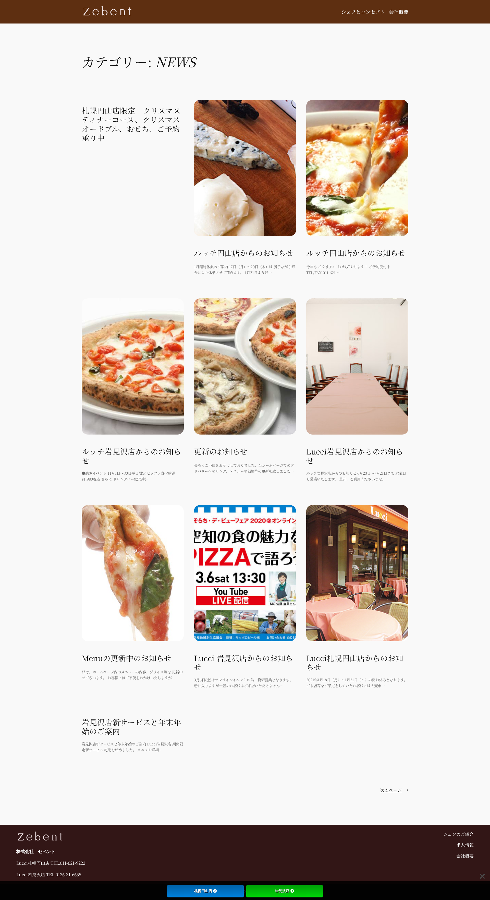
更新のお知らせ (220, 451)
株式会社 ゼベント (35, 851)
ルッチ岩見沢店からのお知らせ (131, 456)
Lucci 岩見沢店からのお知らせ (243, 662)
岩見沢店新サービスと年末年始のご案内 (131, 727)
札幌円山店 (203, 891)
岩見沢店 (282, 891)
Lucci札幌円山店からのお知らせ (354, 662)
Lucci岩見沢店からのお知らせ (354, 456)
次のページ (394, 790)
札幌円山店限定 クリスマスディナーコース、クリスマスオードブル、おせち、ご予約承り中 (131, 124)
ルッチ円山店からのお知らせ (243, 253)
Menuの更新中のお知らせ (127, 658)
